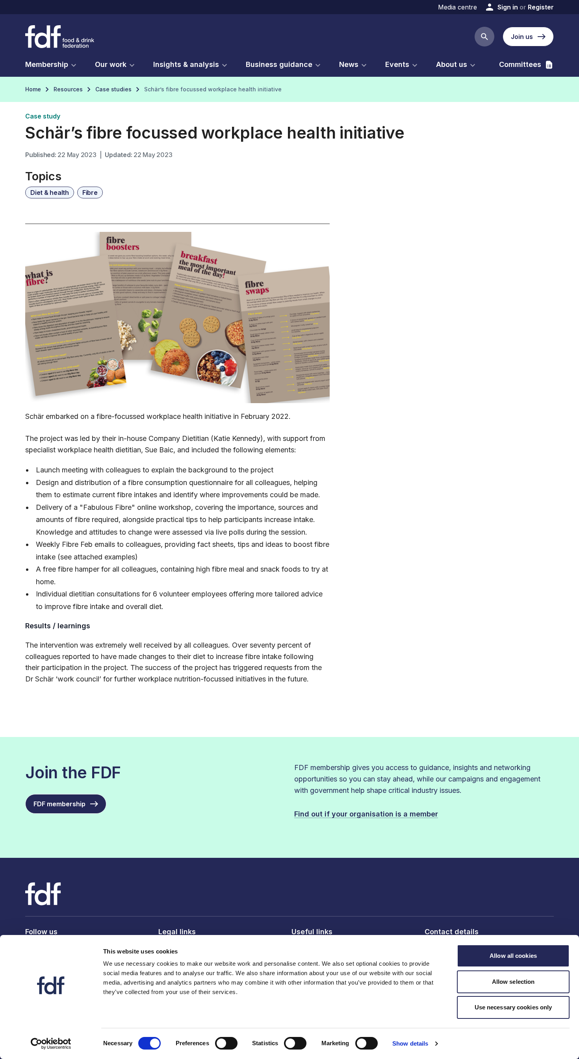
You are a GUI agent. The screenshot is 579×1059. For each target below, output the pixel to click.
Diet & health (49, 192)
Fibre (90, 192)
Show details (410, 1043)
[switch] (226, 1043)
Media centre (457, 7)
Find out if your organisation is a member (366, 814)
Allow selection (513, 981)
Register (541, 7)
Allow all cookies (513, 955)
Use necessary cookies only (513, 1007)
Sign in (507, 7)
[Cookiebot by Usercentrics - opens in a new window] (51, 1044)
